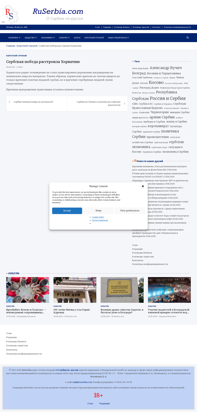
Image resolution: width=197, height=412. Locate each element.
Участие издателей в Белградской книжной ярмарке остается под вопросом (168, 312)
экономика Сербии (175, 151)
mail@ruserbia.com (82, 382)
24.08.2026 (105, 316)
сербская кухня (161, 142)
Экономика (47, 37)
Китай (144, 83)
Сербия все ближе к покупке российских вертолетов (98, 103)
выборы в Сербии (154, 121)
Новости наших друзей (150, 161)
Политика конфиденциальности (177, 27)
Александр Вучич (166, 68)
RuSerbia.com (71, 316)
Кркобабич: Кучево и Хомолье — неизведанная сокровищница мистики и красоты (26, 312)
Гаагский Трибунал (142, 77)
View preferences (129, 210)
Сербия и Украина (163, 104)
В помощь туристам (141, 27)
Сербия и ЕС (146, 103)
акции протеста (140, 117)
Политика (13, 37)
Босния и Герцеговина (164, 73)
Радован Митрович (167, 316)
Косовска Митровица (174, 83)
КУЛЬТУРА (13, 273)
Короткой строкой (94, 37)
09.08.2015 (10, 67)
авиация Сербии (180, 112)
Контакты (156, 27)
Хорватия (144, 112)
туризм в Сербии (152, 152)
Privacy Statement (100, 220)
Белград (139, 73)
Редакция (107, 27)
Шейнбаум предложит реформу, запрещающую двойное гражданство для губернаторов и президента (158, 232)
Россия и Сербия (168, 98)
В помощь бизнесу (122, 27)
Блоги (77, 37)
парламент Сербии (151, 132)
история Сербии (139, 127)
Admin (20, 67)
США (135, 103)
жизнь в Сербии (176, 121)
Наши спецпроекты (117, 37)
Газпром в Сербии (161, 78)
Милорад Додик (149, 87)
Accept (67, 210)
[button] (143, 186)
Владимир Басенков (26, 316)
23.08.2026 (152, 316)
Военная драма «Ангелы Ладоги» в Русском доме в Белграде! (122, 311)
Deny (98, 210)
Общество (30, 37)
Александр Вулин (140, 68)
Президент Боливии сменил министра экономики (159, 222)
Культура (63, 37)
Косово (156, 82)
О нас (97, 27)
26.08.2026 (58, 316)
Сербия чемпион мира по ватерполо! (33, 102)
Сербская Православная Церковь (159, 105)
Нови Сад (136, 93)
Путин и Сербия (148, 93)
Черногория (160, 112)
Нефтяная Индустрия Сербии (175, 88)
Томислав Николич (171, 108)
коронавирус (158, 126)
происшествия (158, 137)
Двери (172, 78)
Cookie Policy (98, 217)
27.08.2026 (10, 316)
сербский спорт (159, 147)
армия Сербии (162, 117)
